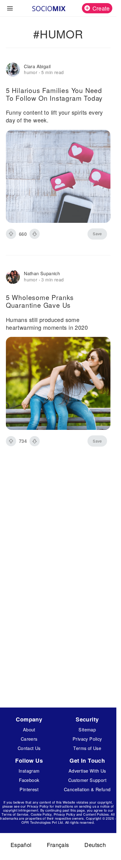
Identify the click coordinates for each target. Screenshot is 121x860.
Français (58, 844)
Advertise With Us (87, 770)
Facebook (29, 780)
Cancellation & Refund (87, 789)
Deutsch (95, 844)
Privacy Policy (87, 738)
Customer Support (87, 780)
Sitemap (87, 729)
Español (21, 844)
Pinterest (29, 789)
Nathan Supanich (42, 273)
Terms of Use (87, 748)
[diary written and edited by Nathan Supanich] (13, 277)
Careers (29, 738)
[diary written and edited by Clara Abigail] (13, 70)
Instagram (29, 770)
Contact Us (29, 748)
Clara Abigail (37, 66)
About (29, 729)
